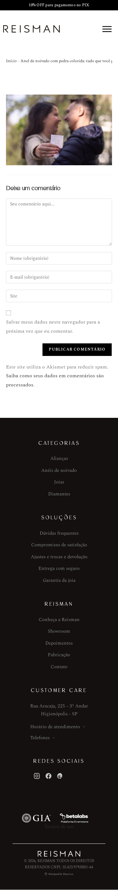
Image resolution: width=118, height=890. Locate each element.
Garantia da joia (59, 580)
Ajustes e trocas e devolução (59, 556)
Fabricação (59, 654)
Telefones (40, 737)
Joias (59, 482)
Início (11, 61)
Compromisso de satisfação (59, 545)
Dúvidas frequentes (59, 533)
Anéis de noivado (59, 470)
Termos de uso (59, 826)
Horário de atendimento (55, 726)
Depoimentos (59, 643)
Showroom (59, 631)
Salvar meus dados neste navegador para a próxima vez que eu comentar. (53, 326)
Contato (59, 666)
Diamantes (59, 494)
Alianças (59, 458)
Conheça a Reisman (59, 619)
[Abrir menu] (107, 29)
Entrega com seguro (59, 568)
